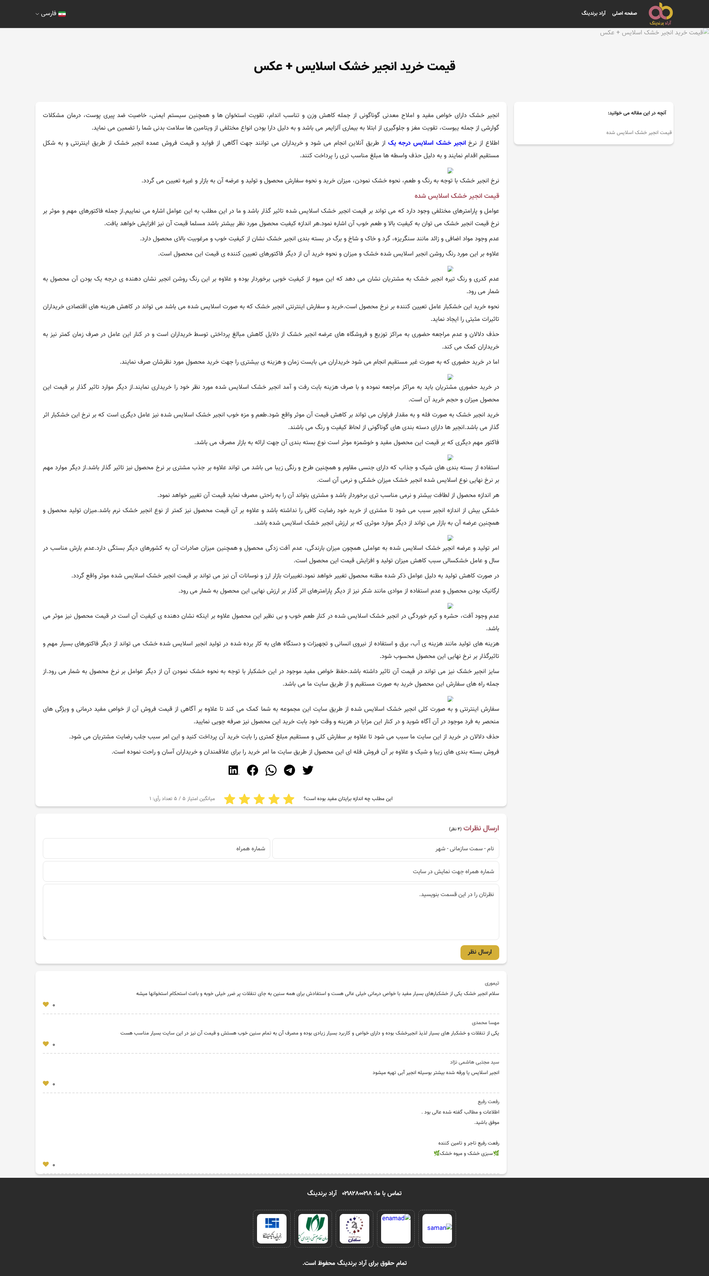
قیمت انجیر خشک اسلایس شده (639, 133)
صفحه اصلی (624, 14)
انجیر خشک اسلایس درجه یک (427, 143)
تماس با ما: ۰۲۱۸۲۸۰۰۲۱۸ (372, 1193)
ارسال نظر (480, 952)
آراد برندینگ (594, 14)
